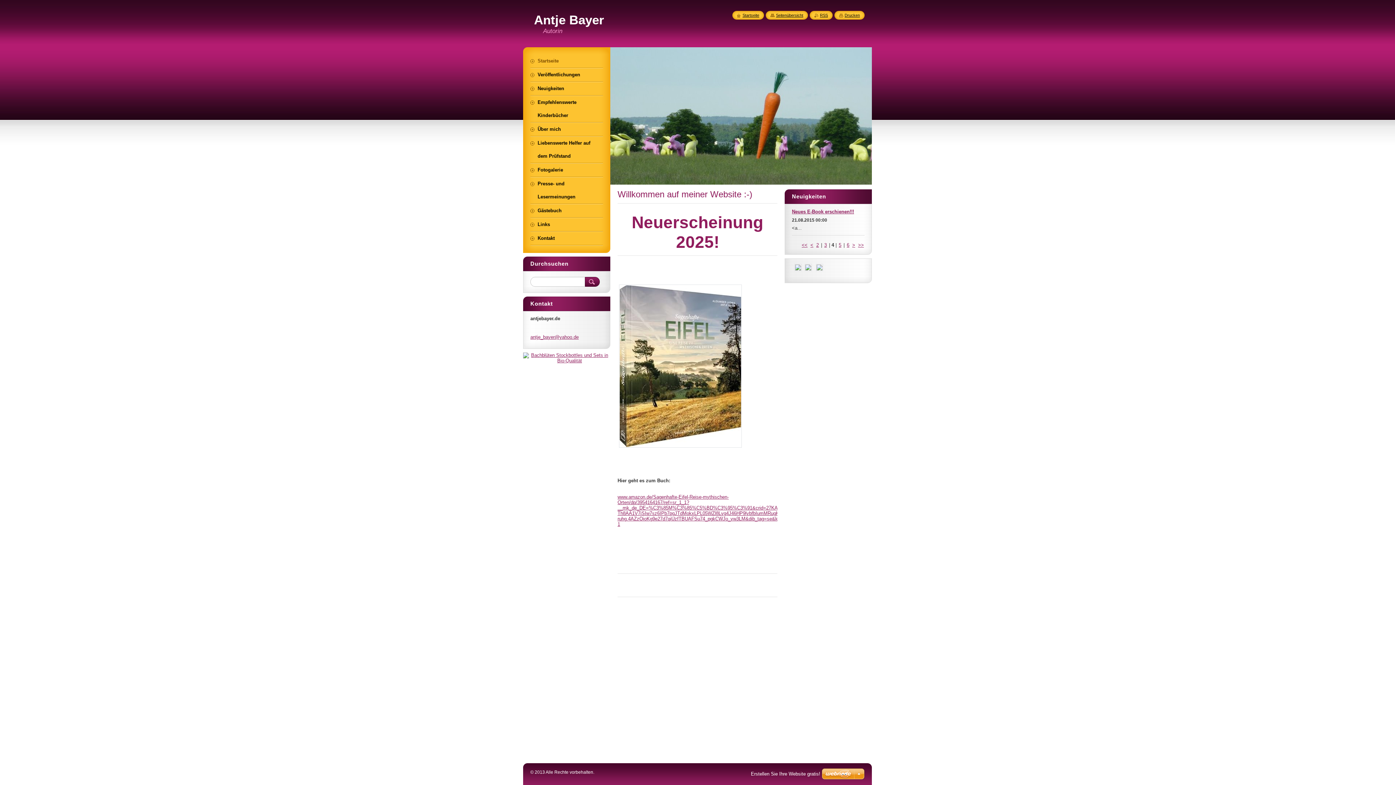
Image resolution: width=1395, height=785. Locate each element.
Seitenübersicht (789, 15)
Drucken (852, 15)
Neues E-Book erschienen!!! (823, 211)
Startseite (751, 15)
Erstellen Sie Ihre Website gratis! (785, 774)
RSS (824, 15)
